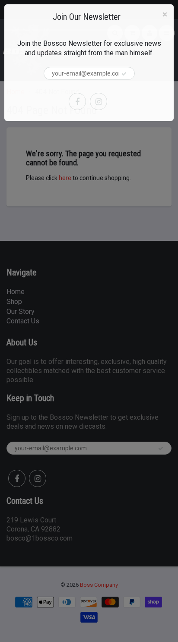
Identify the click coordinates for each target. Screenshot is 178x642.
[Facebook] (77, 101)
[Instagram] (98, 101)
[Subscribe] (124, 74)
